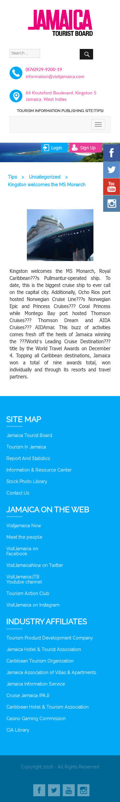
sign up (88, 147)
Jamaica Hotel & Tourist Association (43, 649)
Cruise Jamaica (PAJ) (27, 695)
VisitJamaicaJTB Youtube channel (24, 579)
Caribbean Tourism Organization (40, 660)
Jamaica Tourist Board (29, 435)
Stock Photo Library (26, 481)
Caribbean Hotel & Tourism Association (47, 707)
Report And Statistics (28, 458)
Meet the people (24, 537)
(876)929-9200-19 (44, 69)
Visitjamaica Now (23, 525)
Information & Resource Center (39, 469)
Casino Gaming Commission (36, 718)
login (56, 147)
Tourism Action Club (27, 593)
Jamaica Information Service (35, 684)
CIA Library (17, 730)
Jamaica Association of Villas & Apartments (51, 672)
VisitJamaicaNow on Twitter (34, 565)
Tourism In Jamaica (26, 446)
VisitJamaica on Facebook (22, 551)
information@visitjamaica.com (55, 76)
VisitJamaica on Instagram (33, 604)
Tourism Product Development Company (49, 637)
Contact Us (17, 493)
